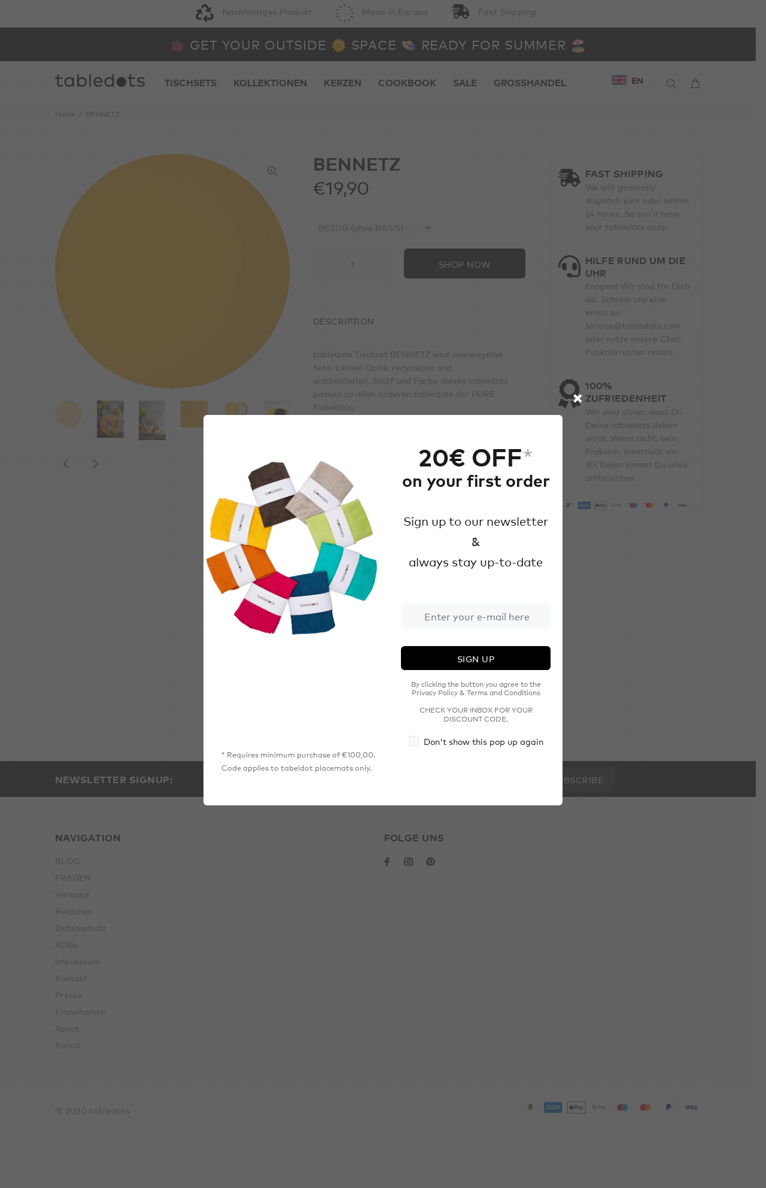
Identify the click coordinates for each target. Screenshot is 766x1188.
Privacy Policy (435, 692)
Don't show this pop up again (483, 741)
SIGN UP (475, 658)
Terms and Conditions (503, 692)
